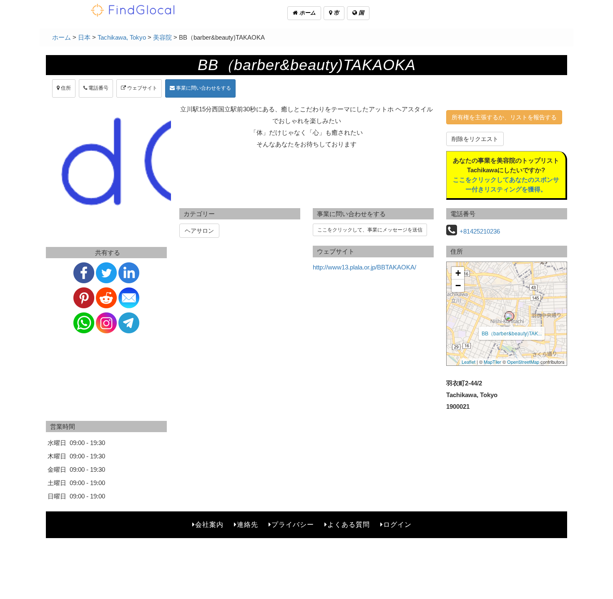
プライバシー (292, 524)
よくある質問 (348, 524)
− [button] (458, 285)
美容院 (162, 37)
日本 (84, 37)
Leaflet (468, 361)
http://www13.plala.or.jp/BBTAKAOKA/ (364, 267)
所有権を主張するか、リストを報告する (504, 117)
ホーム (307, 13)
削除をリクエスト (475, 139)
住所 (65, 88)
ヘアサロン (199, 230)
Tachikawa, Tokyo (122, 37)
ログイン (397, 524)
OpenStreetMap (523, 361)
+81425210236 (480, 231)
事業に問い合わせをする (203, 88)
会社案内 (209, 524)
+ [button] (458, 273)
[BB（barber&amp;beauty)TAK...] (509, 316)
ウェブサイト (141, 88)
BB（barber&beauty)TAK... (512, 333)
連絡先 (247, 524)
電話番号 (97, 88)
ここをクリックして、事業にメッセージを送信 (369, 230)
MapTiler (492, 361)
